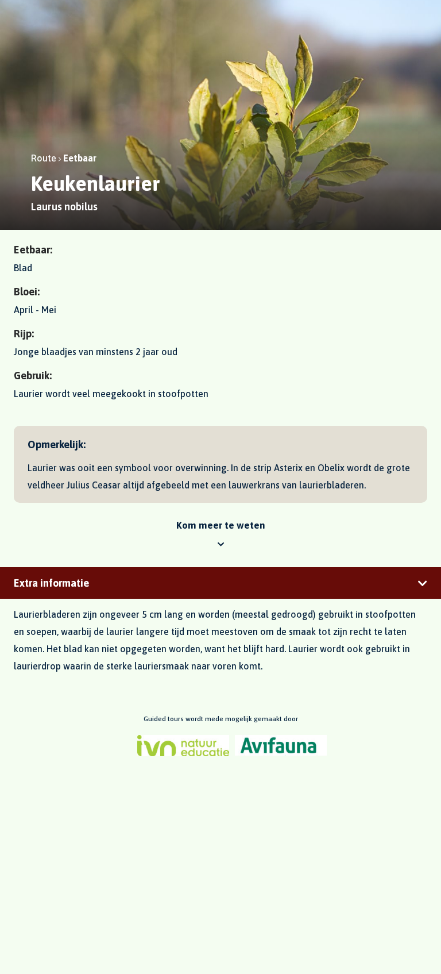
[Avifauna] (281, 745)
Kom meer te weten (220, 525)
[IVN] (183, 745)
